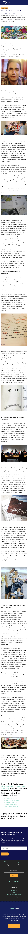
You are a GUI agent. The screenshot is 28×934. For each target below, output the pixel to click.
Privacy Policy (14, 897)
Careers (14, 892)
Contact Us (14, 890)
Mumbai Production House (14, 894)
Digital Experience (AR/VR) (11, 806)
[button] (26, 2)
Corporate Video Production (11, 800)
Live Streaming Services (10, 798)
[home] (6, 2)
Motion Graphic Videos (10, 804)
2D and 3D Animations (10, 802)
